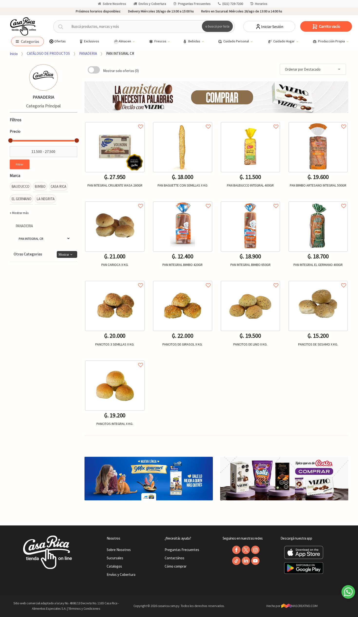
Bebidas (194, 41)
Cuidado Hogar (284, 41)
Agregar (182, 375)
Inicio (14, 53)
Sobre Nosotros (114, 3)
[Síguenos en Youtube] (255, 561)
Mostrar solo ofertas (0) (121, 70)
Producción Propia (332, 41)
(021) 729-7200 (232, 3)
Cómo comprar (176, 566)
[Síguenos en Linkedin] (246, 561)
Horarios (261, 3)
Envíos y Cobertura (152, 3)
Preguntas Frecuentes (194, 3)
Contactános (174, 558)
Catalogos (114, 566)
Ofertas (60, 41)
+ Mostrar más (19, 213)
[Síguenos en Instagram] (255, 550)
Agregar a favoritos (114, 121)
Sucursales (115, 558)
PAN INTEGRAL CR (120, 53)
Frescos (160, 41)
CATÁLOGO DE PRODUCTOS (48, 53)
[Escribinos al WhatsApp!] (348, 593)
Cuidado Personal (236, 41)
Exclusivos (91, 41)
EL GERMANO (21, 198)
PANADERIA (88, 53)
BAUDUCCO (20, 186)
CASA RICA (58, 186)
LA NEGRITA (46, 198)
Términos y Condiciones (84, 608)
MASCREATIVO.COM (304, 606)
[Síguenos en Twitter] (246, 550)
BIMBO (40, 186)
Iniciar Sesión (272, 26)
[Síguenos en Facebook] (236, 550)
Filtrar (19, 164)
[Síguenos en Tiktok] (236, 561)
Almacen (125, 41)
